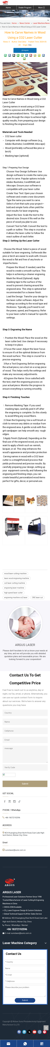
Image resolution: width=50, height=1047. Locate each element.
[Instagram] (14, 801)
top (46, 1027)
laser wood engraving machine (16, 578)
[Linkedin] (24, 1032)
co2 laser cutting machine (14, 583)
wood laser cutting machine (15, 573)
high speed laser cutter (13, 593)
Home (8, 8)
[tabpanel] (25, 633)
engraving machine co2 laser (15, 597)
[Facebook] (5, 801)
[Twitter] (29, 1032)
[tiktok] (19, 801)
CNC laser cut (37, 597)
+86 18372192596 (16, 929)
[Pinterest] (45, 1032)
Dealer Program (25, 8)
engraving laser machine (14, 588)
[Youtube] (10, 801)
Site (30, 45)
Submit (25, 784)
